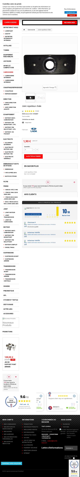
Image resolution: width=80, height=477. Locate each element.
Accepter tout (71, 12)
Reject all (72, 15)
